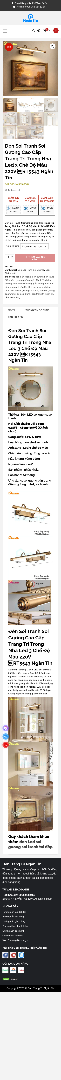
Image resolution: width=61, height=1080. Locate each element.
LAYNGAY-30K (14, 210)
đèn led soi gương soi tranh (24, 290)
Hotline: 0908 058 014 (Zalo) (31, 6)
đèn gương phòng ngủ (22, 280)
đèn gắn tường (23, 276)
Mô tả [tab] (11, 310)
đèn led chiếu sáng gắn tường (28, 283)
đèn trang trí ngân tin (42, 294)
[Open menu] (56, 30)
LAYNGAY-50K (31, 210)
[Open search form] (33, 30)
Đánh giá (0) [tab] (15, 317)
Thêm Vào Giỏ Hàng (36, 258)
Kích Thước (12, 246)
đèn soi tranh (23, 294)
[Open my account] (38, 30)
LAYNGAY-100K (48, 210)
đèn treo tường (12, 297)
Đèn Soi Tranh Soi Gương (31, 270)
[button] (46, 30)
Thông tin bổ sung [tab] (37, 310)
